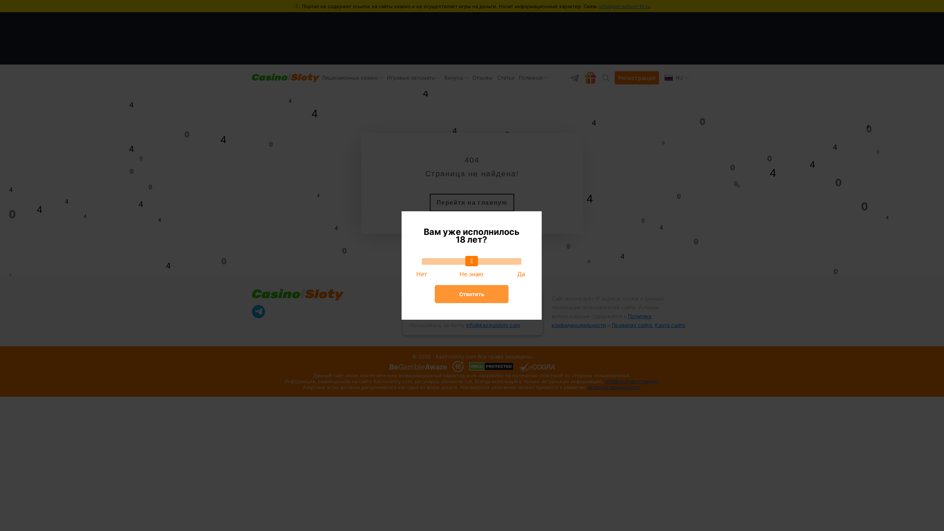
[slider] (471, 261)
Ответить (471, 294)
